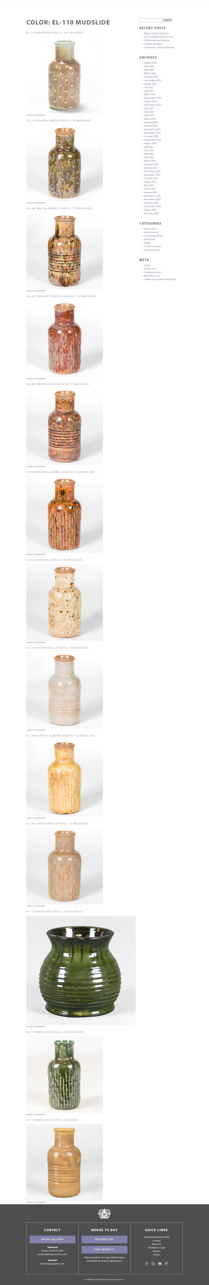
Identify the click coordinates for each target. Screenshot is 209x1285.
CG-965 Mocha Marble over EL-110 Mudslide (59, 208)
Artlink (147, 243)
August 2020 (150, 210)
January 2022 (150, 168)
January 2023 (150, 126)
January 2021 (150, 192)
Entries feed (150, 269)
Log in (147, 265)
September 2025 (152, 80)
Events (156, 1255)
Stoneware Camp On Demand (159, 47)
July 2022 (148, 147)
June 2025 (149, 91)
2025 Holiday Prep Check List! (159, 37)
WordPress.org (151, 276)
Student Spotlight (153, 44)
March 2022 (150, 161)
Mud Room (149, 239)
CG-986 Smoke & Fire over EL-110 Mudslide (57, 384)
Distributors (104, 1239)
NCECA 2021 (150, 229)
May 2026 (149, 70)
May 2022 (149, 154)
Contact (156, 1241)
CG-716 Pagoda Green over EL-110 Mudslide (58, 121)
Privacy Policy (119, 1280)
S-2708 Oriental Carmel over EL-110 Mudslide (60, 472)
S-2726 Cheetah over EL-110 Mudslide (54, 560)
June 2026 (149, 66)
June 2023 (149, 112)
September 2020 (152, 206)
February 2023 (151, 122)
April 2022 (149, 157)
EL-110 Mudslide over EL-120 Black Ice (54, 912)
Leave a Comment (35, 115)
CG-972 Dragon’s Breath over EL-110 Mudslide (61, 296)
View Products (104, 1249)
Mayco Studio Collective (156, 33)
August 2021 (150, 182)
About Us (156, 1244)
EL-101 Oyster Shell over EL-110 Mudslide (57, 648)
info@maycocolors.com (52, 1264)
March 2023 (150, 119)
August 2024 (150, 101)
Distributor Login (156, 1248)
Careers (156, 1251)
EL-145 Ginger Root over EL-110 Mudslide (57, 824)
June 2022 (149, 150)
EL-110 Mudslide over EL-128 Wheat (52, 1120)
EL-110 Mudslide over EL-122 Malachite (55, 1032)
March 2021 (150, 189)
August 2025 (150, 84)
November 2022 (152, 133)
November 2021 (152, 175)
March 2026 (150, 73)
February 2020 (151, 213)
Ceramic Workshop (153, 236)
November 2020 (152, 199)
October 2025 (151, 77)
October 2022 (151, 136)
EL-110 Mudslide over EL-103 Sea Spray (55, 33)
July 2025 (148, 87)
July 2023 (148, 108)
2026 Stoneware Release (156, 40)
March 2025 (150, 94)
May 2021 (149, 185)
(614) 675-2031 (56, 1251)
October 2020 (151, 203)
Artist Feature (151, 232)
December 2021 (152, 171)
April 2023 (149, 115)
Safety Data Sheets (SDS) (156, 1237)
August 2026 (150, 63)
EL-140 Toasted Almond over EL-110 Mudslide (60, 736)
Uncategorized (152, 250)
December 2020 (152, 196)
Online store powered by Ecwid (160, 279)
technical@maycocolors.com (52, 1254)
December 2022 (152, 129)
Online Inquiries (52, 1239)
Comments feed (152, 272)
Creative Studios (152, 246)
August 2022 (150, 143)
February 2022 (151, 164)
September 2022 (152, 140)
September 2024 (152, 98)
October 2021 (151, 178)
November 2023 (152, 105)
